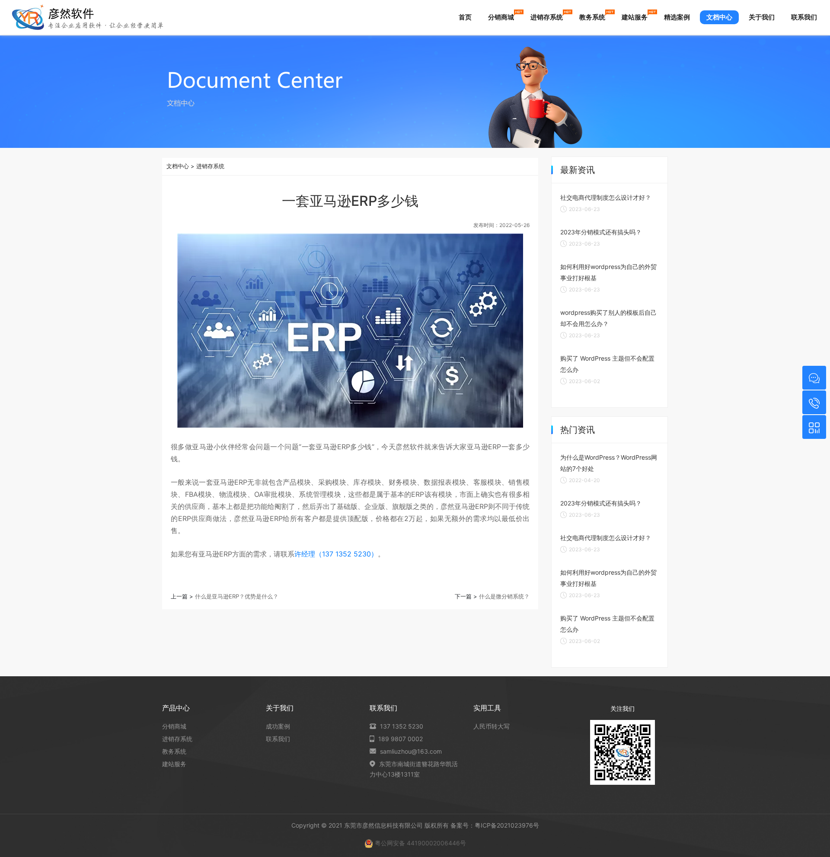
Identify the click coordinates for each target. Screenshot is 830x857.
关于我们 (762, 17)
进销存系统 (546, 17)
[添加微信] (814, 378)
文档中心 (719, 17)
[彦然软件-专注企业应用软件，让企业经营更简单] (87, 17)
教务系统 (592, 17)
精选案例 (677, 17)
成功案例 (278, 726)
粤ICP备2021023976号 (507, 825)
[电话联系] (814, 402)
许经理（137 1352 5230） (336, 554)
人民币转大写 (491, 726)
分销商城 (501, 17)
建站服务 (635, 17)
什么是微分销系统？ (504, 596)
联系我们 (804, 17)
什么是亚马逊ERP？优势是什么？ (236, 596)
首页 (465, 17)
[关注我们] (814, 427)
